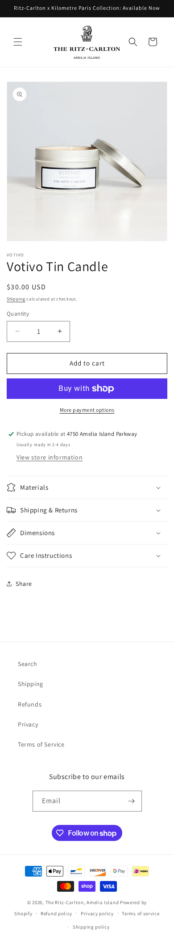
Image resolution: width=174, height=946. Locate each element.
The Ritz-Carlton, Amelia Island (82, 902)
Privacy (28, 724)
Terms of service (140, 913)
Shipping (16, 299)
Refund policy (56, 913)
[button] (18, 42)
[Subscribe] (131, 801)
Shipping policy (91, 927)
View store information (50, 457)
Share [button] (24, 584)
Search (27, 664)
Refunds (29, 704)
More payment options (87, 409)
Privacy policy (97, 913)
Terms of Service (41, 744)
